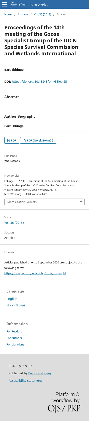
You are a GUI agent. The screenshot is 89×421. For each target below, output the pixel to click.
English (11, 299)
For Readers (14, 331)
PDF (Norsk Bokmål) (39, 140)
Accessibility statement (25, 380)
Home (8, 14)
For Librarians (15, 344)
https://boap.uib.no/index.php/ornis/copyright (35, 273)
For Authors (14, 338)
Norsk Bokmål (16, 305)
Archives (23, 14)
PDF (13, 140)
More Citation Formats (22, 202)
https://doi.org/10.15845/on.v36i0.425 (39, 81)
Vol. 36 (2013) (42, 14)
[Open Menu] (4, 4)
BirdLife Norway (39, 373)
